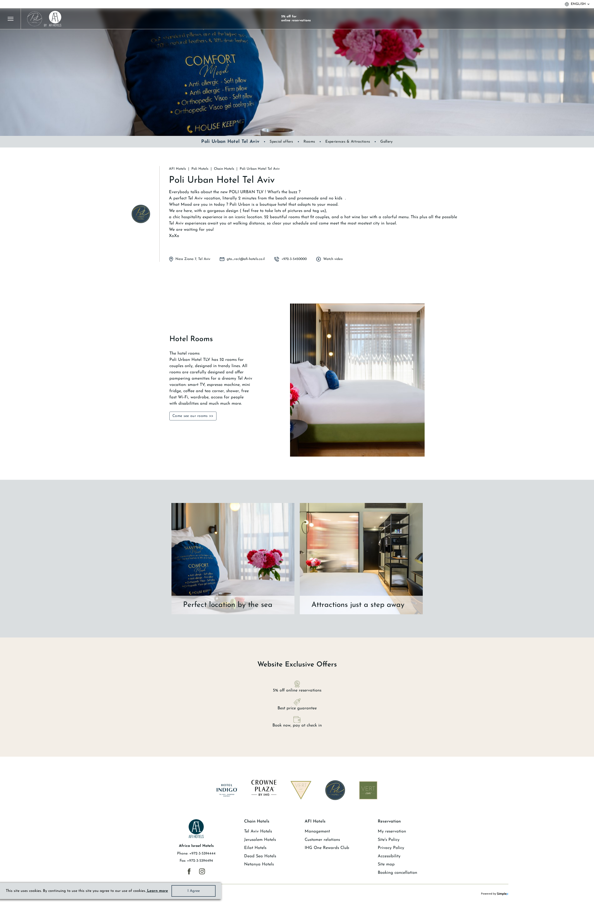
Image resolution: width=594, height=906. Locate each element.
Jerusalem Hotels (260, 840)
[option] (297, 72)
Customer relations (322, 840)
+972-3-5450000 (294, 259)
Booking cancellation (397, 873)
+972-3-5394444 (202, 853)
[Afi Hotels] (44, 19)
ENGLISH (578, 4)
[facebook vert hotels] (188, 871)
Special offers (281, 142)
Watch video (333, 259)
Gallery (386, 142)
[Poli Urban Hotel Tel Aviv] (141, 214)
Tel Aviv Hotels (258, 831)
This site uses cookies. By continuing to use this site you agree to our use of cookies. (87, 891)
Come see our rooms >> (192, 416)
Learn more (157, 891)
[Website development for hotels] (494, 894)
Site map (386, 864)
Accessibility (389, 856)
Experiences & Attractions (347, 142)
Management (317, 831)
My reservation (392, 831)
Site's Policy (389, 840)
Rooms (309, 142)
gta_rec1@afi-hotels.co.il (246, 259)
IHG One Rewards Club (327, 848)
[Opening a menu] (10, 18)
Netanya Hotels (259, 864)
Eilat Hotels (255, 848)
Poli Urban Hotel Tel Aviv (230, 141)
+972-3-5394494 (200, 861)
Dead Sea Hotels (260, 856)
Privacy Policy (391, 848)
